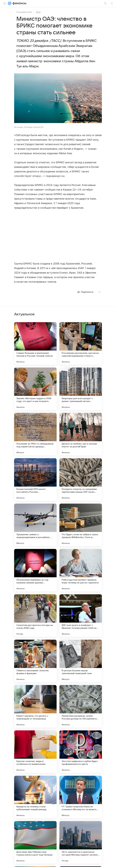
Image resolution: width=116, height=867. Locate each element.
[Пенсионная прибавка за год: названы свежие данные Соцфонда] (35, 570)
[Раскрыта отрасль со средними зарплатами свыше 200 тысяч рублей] (80, 479)
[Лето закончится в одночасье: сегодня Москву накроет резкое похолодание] (80, 842)
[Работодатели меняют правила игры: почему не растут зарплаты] (80, 570)
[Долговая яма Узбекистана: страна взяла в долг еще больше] (35, 842)
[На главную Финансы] (18, 3)
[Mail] (9, 3)
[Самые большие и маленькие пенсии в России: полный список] (35, 343)
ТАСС (38, 12)
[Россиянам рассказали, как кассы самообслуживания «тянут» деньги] (80, 343)
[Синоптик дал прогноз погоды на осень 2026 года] (35, 615)
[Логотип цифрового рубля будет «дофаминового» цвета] (80, 751)
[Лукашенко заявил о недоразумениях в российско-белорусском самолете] (35, 525)
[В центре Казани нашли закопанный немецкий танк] (80, 661)
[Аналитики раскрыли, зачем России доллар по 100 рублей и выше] (80, 706)
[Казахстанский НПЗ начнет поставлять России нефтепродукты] (35, 479)
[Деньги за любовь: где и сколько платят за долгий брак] (80, 434)
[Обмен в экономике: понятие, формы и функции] (35, 661)
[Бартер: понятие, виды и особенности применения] (35, 751)
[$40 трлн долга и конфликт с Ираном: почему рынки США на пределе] (80, 615)
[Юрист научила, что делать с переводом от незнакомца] (35, 706)
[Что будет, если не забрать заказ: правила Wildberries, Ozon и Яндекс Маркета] (80, 525)
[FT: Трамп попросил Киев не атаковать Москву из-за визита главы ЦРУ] (80, 797)
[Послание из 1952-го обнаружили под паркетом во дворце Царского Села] (35, 434)
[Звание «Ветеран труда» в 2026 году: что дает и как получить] (35, 389)
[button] (58, 98)
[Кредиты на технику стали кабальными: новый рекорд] (35, 797)
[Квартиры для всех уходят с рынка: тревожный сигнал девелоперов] (80, 389)
